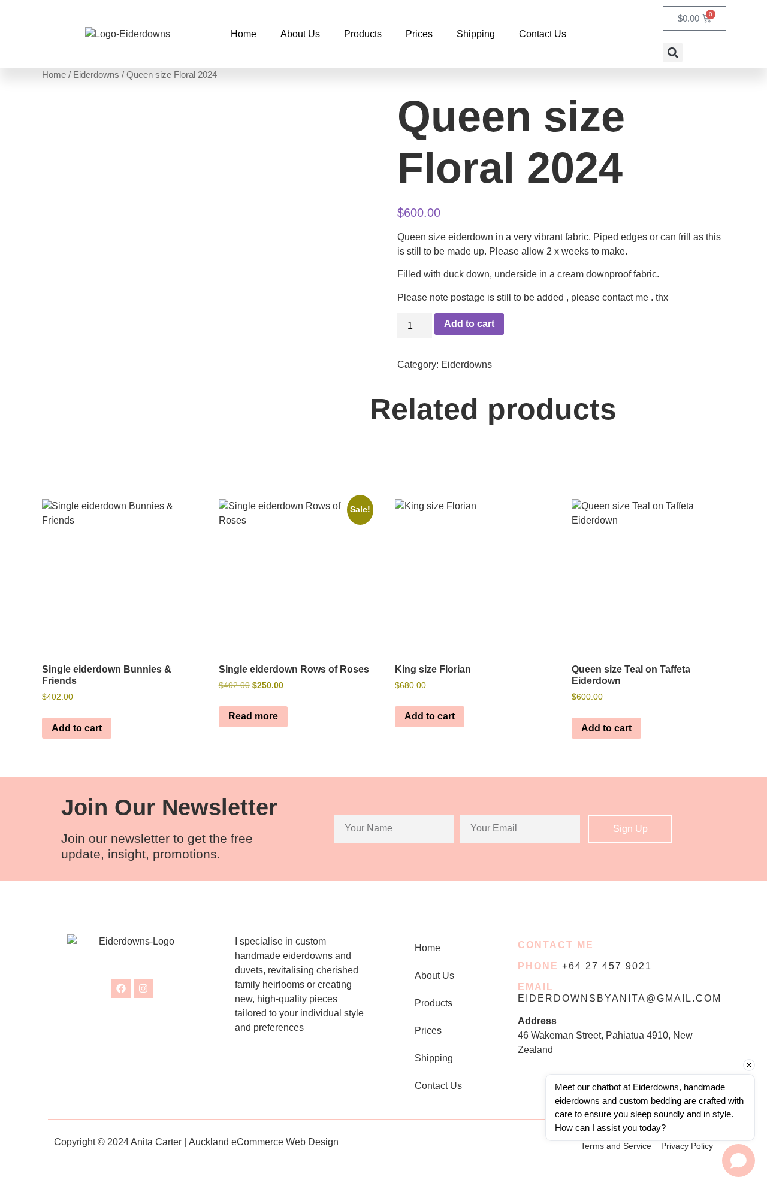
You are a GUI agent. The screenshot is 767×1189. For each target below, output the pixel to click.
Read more (253, 716)
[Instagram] (143, 988)
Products (363, 34)
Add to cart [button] (77, 728)
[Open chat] (738, 1160)
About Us (300, 34)
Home (243, 34)
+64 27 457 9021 (607, 966)
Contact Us (542, 34)
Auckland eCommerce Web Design (264, 1142)
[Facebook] (121, 988)
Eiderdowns (96, 75)
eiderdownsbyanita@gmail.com (619, 998)
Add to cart (469, 324)
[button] (673, 52)
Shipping (476, 34)
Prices (419, 34)
